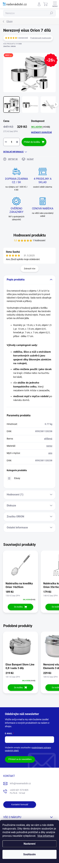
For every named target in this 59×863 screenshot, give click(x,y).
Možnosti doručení (41, 132)
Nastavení (29, 843)
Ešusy (17, 478)
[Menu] (55, 4)
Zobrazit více (29, 268)
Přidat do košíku (32, 142)
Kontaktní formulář (19, 804)
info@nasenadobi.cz (20, 783)
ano (50, 453)
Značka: (9, 46)
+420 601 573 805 (19, 791)
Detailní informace (13, 152)
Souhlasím (29, 854)
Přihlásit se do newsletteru (20, 759)
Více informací (45, 835)
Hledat (51, 13)
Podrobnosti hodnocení (40, 38)
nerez (49, 446)
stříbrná (48, 438)
